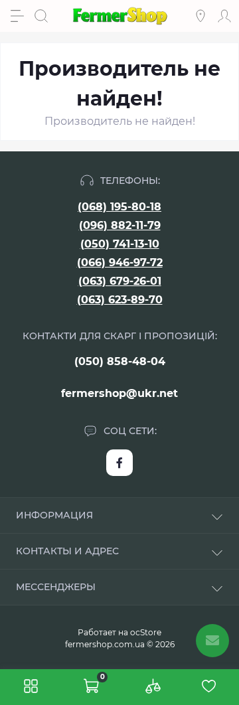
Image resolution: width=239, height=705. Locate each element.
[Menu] (17, 16)
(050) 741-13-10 (119, 244)
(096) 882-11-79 (120, 225)
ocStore (145, 632)
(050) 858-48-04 (119, 361)
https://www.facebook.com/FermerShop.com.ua (119, 462)
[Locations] (200, 16)
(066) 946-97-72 (120, 262)
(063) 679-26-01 (119, 281)
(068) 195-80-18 (119, 206)
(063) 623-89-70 (120, 299)
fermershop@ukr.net (119, 393)
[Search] (41, 16)
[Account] (224, 16)
